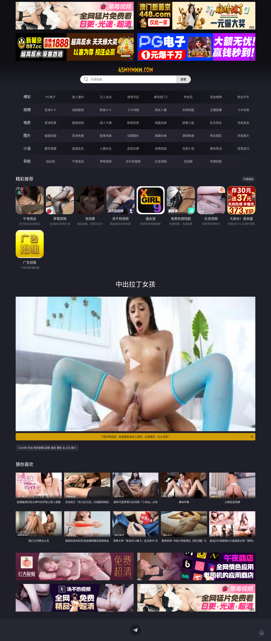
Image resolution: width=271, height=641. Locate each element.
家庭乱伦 (78, 148)
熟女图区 (216, 136)
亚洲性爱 (50, 123)
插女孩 (50, 161)
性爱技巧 (243, 148)
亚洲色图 (78, 136)
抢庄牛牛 (243, 97)
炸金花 (188, 97)
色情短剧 (216, 161)
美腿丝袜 (161, 136)
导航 (27, 161)
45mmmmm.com (135, 70)
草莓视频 (106, 161)
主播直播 (216, 110)
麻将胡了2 (160, 97)
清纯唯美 (188, 136)
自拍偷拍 (78, 110)
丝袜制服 (188, 110)
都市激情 (50, 148)
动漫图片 (133, 136)
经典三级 (188, 123)
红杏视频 (161, 161)
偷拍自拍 (78, 123)
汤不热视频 (133, 161)
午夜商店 (78, 161)
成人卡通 (106, 123)
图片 (27, 135)
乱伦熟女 (216, 123)
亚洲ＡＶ (50, 110)
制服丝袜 (161, 123)
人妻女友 (106, 148)
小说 (27, 148)
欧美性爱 (133, 123)
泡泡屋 (188, 161)
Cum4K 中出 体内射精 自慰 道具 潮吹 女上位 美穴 (47, 447)
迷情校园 (161, 148)
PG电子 (50, 97)
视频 (27, 109)
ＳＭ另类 (243, 110)
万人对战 (106, 97)
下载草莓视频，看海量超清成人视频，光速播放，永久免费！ (135, 436)
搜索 (183, 79)
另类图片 (243, 136)
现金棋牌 (216, 97)
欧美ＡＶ (106, 110)
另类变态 (243, 123)
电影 (27, 122)
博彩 (27, 96)
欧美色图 (106, 136)
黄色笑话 (216, 148)
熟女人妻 (161, 110)
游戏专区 (133, 97)
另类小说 (188, 148)
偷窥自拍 (50, 136)
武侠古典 (133, 148)
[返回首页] (261, 632)
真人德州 (78, 97)
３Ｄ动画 (133, 110)
